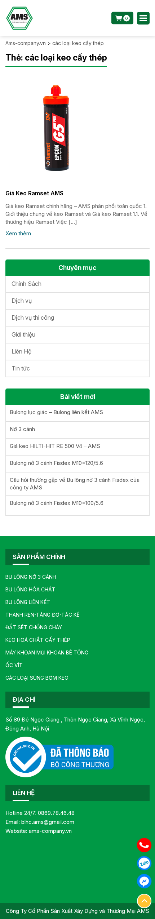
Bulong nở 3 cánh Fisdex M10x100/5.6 (56, 503)
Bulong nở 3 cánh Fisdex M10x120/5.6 (56, 463)
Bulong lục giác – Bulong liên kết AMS (56, 412)
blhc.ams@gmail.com (47, 821)
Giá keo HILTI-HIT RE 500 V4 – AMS (55, 446)
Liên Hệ (21, 351)
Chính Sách (26, 283)
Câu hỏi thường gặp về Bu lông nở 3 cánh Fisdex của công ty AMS (75, 483)
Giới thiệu (23, 334)
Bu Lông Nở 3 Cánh (30, 577)
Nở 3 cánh (22, 429)
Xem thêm (18, 233)
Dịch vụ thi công (33, 317)
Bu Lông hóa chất (30, 589)
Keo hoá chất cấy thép (37, 640)
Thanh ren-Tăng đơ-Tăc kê (42, 615)
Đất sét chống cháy (33, 627)
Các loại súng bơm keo (36, 678)
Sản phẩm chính (39, 556)
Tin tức (21, 368)
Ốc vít (14, 665)
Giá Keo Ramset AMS (34, 193)
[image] (59, 127)
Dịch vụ (22, 300)
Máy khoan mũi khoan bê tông (46, 652)
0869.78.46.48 (56, 812)
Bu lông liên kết (27, 602)
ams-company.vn (50, 830)
